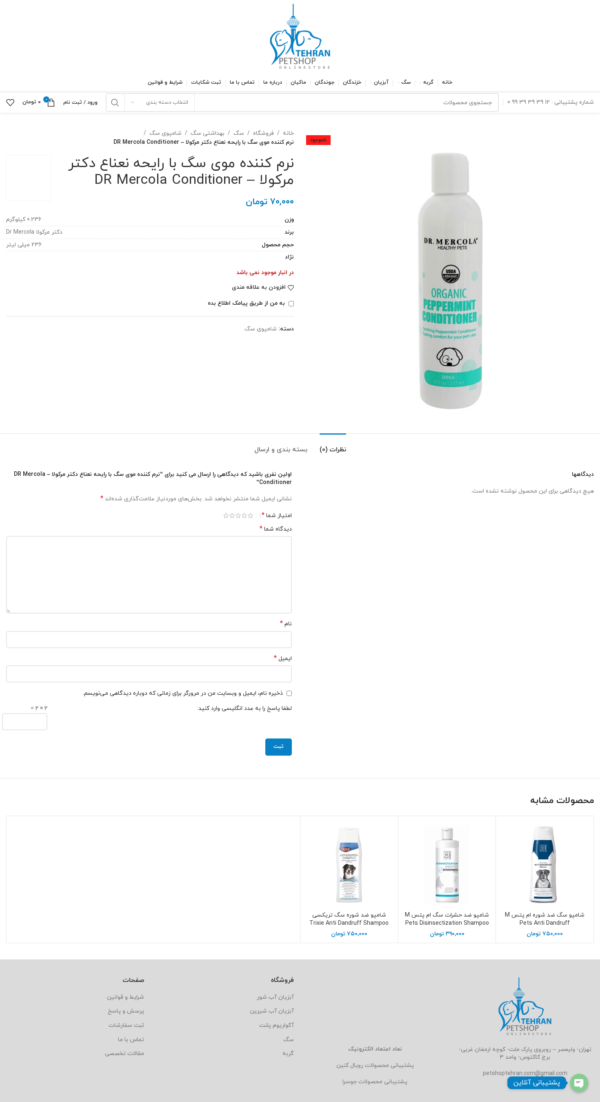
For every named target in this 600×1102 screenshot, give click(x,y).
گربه (288, 1053)
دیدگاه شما (276, 529)
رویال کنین (349, 1065)
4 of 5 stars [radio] (232, 515)
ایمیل (283, 658)
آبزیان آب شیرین (272, 1011)
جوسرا (349, 1082)
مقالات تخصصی (124, 1053)
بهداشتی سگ (207, 133)
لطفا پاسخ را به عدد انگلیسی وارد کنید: (244, 708)
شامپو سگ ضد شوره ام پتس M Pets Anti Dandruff (544, 919)
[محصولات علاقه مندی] (10, 102)
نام (286, 624)
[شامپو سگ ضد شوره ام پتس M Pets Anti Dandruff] (544, 865)
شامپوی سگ (165, 133)
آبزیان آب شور (275, 997)
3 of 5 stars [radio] (238, 515)
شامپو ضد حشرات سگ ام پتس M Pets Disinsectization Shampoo (447, 919)
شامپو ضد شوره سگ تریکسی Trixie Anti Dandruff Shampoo (349, 919)
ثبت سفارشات (126, 1025)
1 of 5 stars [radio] (250, 515)
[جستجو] (115, 102)
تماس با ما (131, 1040)
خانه (288, 133)
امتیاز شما (277, 515)
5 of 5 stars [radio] (226, 515)
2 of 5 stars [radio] (244, 515)
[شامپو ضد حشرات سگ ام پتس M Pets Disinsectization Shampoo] (447, 865)
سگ (238, 133)
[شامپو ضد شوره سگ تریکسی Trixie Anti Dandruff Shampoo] (349, 865)
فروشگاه (263, 133)
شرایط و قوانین (125, 997)
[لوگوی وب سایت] (299, 36)
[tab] (333, 445)
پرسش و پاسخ (126, 1011)
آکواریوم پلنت (276, 1025)
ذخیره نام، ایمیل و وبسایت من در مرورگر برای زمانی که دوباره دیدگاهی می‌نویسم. (183, 693)
